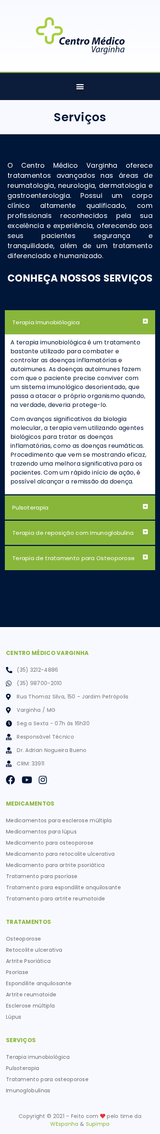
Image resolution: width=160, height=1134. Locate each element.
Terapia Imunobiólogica (46, 322)
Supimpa (98, 1124)
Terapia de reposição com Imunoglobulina (73, 533)
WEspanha (64, 1124)
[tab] (80, 322)
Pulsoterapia (30, 507)
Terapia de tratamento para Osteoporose (73, 558)
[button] (80, 86)
